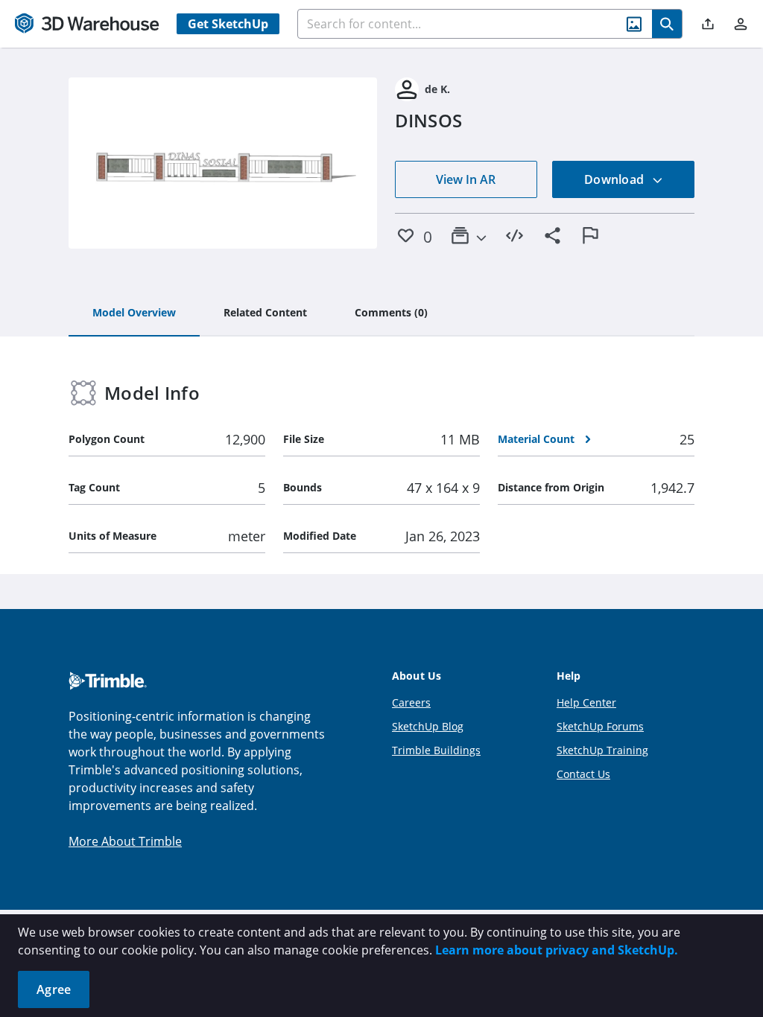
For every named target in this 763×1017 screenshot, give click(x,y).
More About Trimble (125, 841)
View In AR (466, 179)
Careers (411, 702)
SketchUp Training (602, 750)
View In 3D (223, 163)
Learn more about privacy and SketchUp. (556, 950)
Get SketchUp (228, 24)
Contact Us (583, 774)
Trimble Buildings (436, 750)
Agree (54, 989)
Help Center (586, 702)
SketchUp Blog (427, 726)
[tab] (134, 313)
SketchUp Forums (600, 726)
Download (615, 179)
